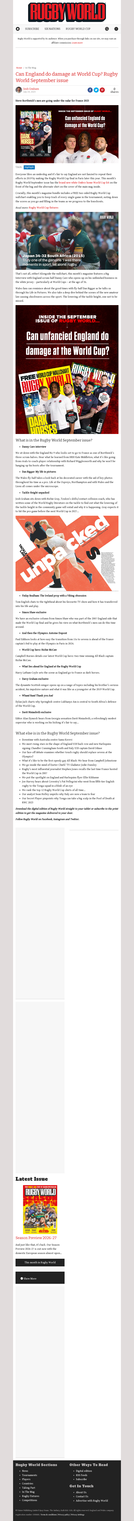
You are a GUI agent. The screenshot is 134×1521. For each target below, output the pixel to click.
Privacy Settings (77, 1515)
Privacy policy (64, 1515)
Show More (29, 1278)
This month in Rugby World (40, 1262)
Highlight (29, 167)
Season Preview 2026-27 (36, 1238)
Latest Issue (32, 1179)
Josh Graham (31, 88)
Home (19, 68)
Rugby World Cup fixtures (43, 207)
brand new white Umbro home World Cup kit (84, 182)
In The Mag (30, 68)
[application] (67, 241)
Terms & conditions (49, 1515)
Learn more (77, 43)
